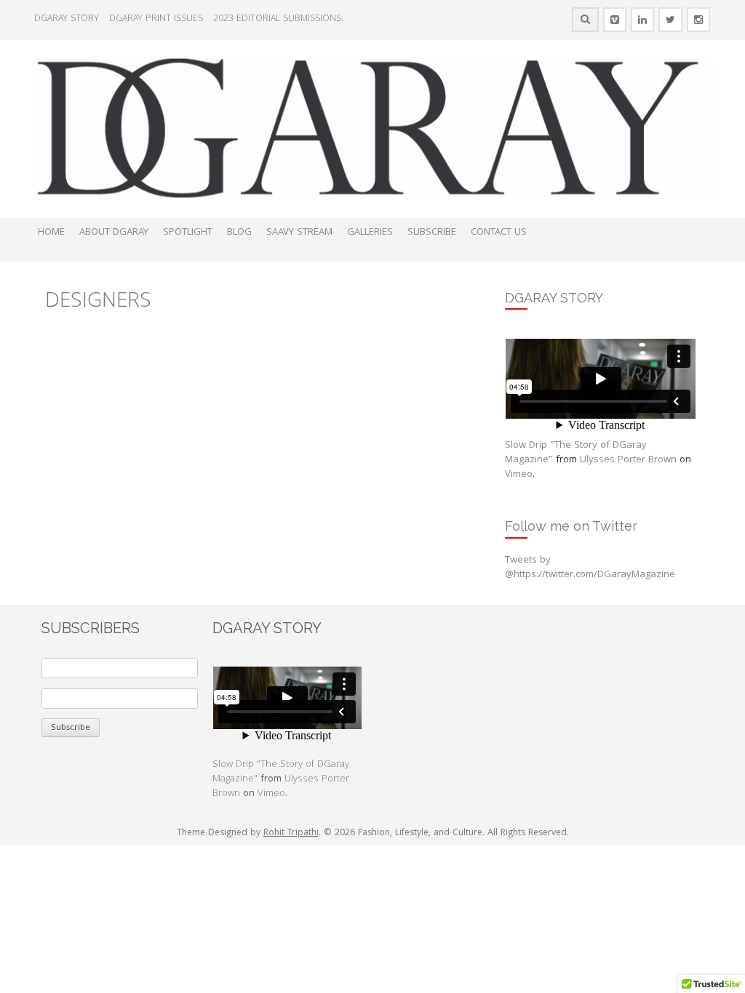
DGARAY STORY (66, 19)
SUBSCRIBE (431, 233)
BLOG (239, 233)
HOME (51, 233)
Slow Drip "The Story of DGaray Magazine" (576, 453)
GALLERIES (370, 233)
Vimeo (519, 475)
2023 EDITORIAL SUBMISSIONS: (278, 19)
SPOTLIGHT (187, 233)
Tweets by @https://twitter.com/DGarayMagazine (590, 567)
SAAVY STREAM (299, 233)
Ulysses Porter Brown (628, 460)
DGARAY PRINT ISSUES (156, 19)
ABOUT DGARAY (113, 233)
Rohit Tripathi (291, 833)
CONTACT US (499, 233)
